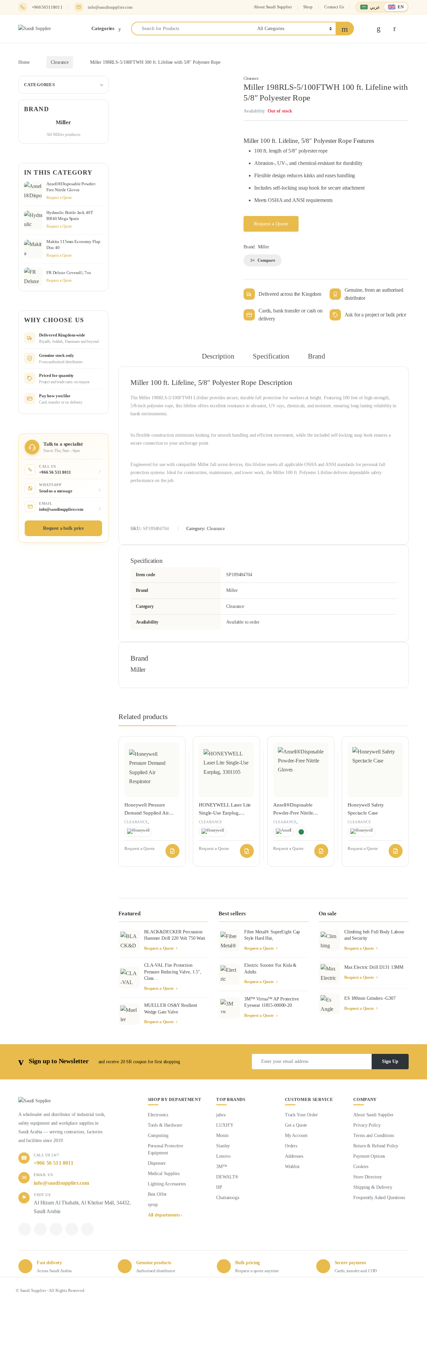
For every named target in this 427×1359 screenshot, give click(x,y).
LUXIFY (224, 1125)
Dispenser (157, 1163)
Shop (307, 6)
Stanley (223, 1145)
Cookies (360, 1166)
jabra (220, 1114)
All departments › (165, 1214)
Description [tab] (218, 356)
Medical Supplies (163, 1173)
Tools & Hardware (165, 1125)
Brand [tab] (316, 356)
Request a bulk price (63, 528)
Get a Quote (296, 1125)
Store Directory (367, 1176)
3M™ (221, 1166)
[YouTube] (87, 1229)
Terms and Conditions (373, 1135)
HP (219, 1187)
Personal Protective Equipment (165, 1149)
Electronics (158, 1114)
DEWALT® (227, 1176)
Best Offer (157, 1194)
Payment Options (369, 1156)
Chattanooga (227, 1197)
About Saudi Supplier (273, 6)
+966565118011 (47, 7)
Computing (158, 1135)
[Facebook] (24, 1229)
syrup (153, 1204)
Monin (222, 1135)
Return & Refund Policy (375, 1145)
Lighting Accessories (167, 1183)
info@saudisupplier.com (110, 7)
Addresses (294, 1156)
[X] (40, 1229)
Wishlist (292, 1166)
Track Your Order (301, 1114)
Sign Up (390, 1061)
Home (23, 62)
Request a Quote (271, 223)
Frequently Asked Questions (379, 1197)
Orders (291, 1145)
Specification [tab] (271, 356)
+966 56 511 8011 (53, 1163)
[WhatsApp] (56, 1229)
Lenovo (223, 1156)
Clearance (60, 62)
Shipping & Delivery (372, 1187)
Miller (263, 246)
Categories (39, 84)
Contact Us (334, 6)
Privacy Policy (366, 1125)
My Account (296, 1135)
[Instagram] (71, 1229)
